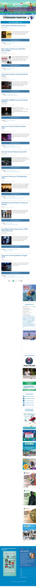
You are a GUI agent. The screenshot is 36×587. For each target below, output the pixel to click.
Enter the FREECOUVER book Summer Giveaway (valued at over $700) (29, 387)
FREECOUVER (18, 12)
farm (31, 319)
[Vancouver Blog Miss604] (18, 5)
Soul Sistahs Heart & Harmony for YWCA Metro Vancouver (14, 230)
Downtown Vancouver (31, 318)
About (19, 13)
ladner (19, 171)
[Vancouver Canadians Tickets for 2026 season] (19, 18)
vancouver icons (29, 326)
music (11, 68)
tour (32, 325)
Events (15, 13)
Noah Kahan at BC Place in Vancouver (13, 26)
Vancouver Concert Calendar (17, 147)
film (23, 320)
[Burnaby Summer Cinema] (29, 435)
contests (8, 120)
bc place (7, 44)
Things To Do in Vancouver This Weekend (29, 325)
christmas (8, 94)
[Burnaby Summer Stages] (29, 464)
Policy (21, 575)
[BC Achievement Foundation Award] (29, 479)
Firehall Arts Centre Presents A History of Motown (14, 203)
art (27, 316)
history (31, 320)
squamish (32, 323)
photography (29, 322)
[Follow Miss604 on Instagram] (34, 14)
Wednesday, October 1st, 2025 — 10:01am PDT (8, 131)
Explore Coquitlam (28, 319)
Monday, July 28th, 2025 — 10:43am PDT (7, 260)
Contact (23, 13)
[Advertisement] (29, 347)
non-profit (9, 250)
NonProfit (3, 13)
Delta (14, 171)
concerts (8, 68)
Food (7, 13)
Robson (28, 323)
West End (32, 326)
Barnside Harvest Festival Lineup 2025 (14, 152)
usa (33, 325)
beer (35, 316)
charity (8, 249)
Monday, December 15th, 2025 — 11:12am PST (8, 79)
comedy (30, 317)
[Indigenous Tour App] (29, 373)
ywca (12, 250)
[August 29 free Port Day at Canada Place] (29, 532)
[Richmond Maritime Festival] (29, 293)
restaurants (24, 323)
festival (9, 147)
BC (6, 68)
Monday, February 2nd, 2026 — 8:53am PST (7, 28)
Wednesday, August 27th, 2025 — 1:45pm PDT (8, 181)
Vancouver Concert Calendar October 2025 (13, 127)
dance (26, 318)
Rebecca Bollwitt (4, 27)
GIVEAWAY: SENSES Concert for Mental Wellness (14, 101)
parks (26, 322)
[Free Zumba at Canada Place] (29, 449)
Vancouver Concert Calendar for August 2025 (14, 256)
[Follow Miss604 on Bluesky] (32, 14)
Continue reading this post (15, 40)
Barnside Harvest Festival (9, 171)
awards (31, 316)
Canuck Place (27, 317)
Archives (33, 548)
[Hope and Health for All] (29, 362)
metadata (15, 67)
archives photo (25, 316)
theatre (17, 95)
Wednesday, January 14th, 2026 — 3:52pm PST (8, 53)
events (10, 44)
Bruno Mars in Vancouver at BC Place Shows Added (13, 49)
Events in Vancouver (23, 577)
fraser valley (28, 320)
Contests (27, 548)
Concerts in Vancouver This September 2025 (14, 177)
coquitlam (32, 317)
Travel (11, 13)
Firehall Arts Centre (12, 95)
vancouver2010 (25, 326)
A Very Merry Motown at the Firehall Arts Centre (14, 75)
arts (6, 95)
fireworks (25, 320)
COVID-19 (24, 318)
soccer (30, 323)
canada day (24, 317)
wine (34, 326)
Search (34, 306)
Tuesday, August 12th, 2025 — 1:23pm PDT (7, 207)
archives (32, 315)
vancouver (13, 68)
